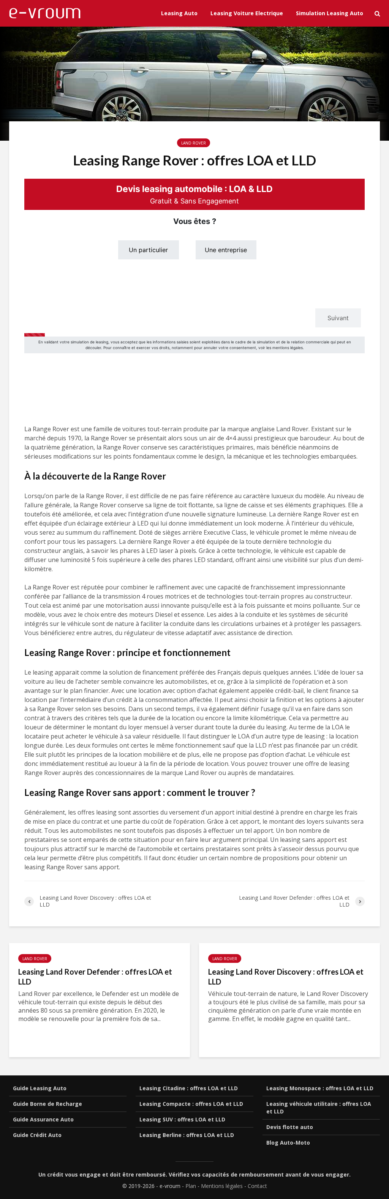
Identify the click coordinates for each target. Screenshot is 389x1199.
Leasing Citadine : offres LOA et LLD (188, 1088)
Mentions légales (222, 1185)
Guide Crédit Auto (37, 1135)
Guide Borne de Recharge (47, 1103)
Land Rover (193, 143)
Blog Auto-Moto (288, 1142)
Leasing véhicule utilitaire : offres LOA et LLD (318, 1107)
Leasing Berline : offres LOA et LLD (186, 1135)
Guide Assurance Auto (43, 1119)
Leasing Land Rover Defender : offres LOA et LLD (95, 976)
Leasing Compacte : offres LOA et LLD (191, 1103)
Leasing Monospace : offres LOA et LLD (319, 1088)
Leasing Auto (179, 13)
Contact (257, 1185)
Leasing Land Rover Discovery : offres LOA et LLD (286, 976)
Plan (190, 1185)
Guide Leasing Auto (39, 1088)
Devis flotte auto (289, 1127)
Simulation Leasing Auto (329, 13)
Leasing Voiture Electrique (246, 13)
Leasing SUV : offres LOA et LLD (182, 1119)
